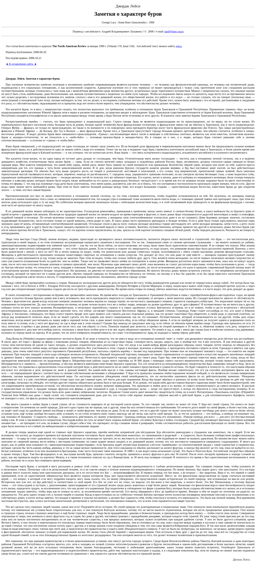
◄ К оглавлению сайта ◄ (21, 63)
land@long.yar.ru (174, 31)
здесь (179, 46)
